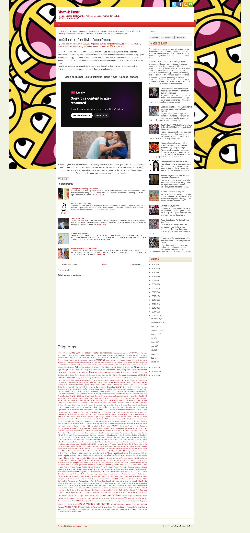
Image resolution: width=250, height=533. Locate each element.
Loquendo (71, 442)
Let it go (102, 440)
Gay (141, 417)
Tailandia (122, 490)
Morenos (125, 453)
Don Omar (93, 398)
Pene (71, 465)
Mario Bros (108, 446)
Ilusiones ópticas (108, 428)
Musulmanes (127, 456)
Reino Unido (124, 476)
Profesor (67, 472)
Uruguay (62, 34)
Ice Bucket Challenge (76, 428)
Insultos (87, 431)
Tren (107, 499)
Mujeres (66, 455)
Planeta (90, 467)
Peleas (144, 463)
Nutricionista (132, 458)
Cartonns (130, 378)
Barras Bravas (142, 365)
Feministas (76, 412)
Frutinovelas (119, 414)
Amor (109, 357)
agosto (154, 334)
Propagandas (83, 471)
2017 (91, 353)
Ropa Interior (110, 481)
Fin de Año (106, 412)
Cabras (66, 375)
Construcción (100, 389)
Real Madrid (122, 474)
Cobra (145, 385)
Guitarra (88, 421)
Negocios (68, 458)
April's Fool (79, 360)
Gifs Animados (78, 419)
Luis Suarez (70, 444)
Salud (75, 483)
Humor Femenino (140, 426)
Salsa (67, 483)
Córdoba (109, 389)
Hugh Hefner (106, 426)
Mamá (130, 444)
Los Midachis (100, 442)
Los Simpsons (110, 442)
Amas (67, 358)
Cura (76, 394)
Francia (76, 414)
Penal (67, 465)
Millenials (143, 451)
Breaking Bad (76, 372)
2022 (154, 280)
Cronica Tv (85, 391)
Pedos (138, 463)
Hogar (117, 423)
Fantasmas (130, 410)
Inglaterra (69, 431)
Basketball (62, 367)
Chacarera (127, 380)
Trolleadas (113, 499)
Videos (81, 504)
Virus (114, 507)
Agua (93, 355)
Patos (126, 463)
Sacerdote (61, 483)
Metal (145, 449)
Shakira (105, 485)
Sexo (96, 485)
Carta (125, 378)
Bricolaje (85, 372)
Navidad (61, 458)
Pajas (98, 460)
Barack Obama (112, 365)
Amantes (61, 358)
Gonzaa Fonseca (92, 31)
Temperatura (113, 492)
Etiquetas (167, 37)
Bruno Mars (134, 372)
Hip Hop (99, 423)
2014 (78, 353)
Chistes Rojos (62, 385)
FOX (71, 414)
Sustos (115, 490)
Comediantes (101, 387)
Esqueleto (90, 407)
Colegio (85, 387)
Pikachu (140, 465)
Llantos (144, 440)
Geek (145, 417)
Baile (64, 365)
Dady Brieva (120, 394)
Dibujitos (138, 396)
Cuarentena (94, 391)
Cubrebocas (119, 391)
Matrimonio (80, 449)
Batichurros (70, 367)
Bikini (131, 367)
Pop (89, 469)
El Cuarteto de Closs (72, 403)
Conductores (77, 389)
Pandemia (109, 460)
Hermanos (61, 423)
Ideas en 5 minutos (90, 428)
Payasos (132, 463)
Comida (136, 387)
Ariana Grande (111, 360)
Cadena (82, 375)
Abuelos (116, 353)
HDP (131, 421)
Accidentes (124, 353)
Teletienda (96, 492)
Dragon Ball (138, 398)
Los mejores (90, 442)
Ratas (100, 474)
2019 (154, 292)
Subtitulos (95, 490)
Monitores (103, 453)
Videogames (133, 501)
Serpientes (90, 485)
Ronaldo (93, 481)
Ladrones (109, 437)
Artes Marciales (141, 360)
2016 (87, 353)
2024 (154, 272)
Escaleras (124, 405)
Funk (145, 414)
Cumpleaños (69, 394)
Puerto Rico (123, 472)
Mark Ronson (117, 446)
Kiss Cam (90, 437)
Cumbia (82, 31)
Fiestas (93, 412)
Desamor (98, 396)
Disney (68, 398)
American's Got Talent (78, 358)
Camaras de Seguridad (128, 375)
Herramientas (70, 423)
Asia (67, 363)
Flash (113, 412)
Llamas (138, 440)
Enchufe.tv (61, 405)
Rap (95, 474)
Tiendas (70, 496)
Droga (60, 400)
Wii (77, 510)
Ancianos (124, 358)
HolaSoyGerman (133, 423)
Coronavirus (131, 389)
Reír (130, 476)
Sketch (88, 488)
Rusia (144, 481)
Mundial (73, 456)
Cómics (129, 387)
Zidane (139, 510)
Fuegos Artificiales (136, 414)
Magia (91, 444)
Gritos (60, 421)
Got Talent (130, 419)
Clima (131, 385)
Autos (114, 362)
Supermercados (105, 490)
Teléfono (88, 492)
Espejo (78, 407)
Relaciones (136, 476)
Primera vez (142, 469)
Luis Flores (143, 442)
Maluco (119, 444)
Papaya (132, 460)
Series (83, 485)
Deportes (76, 396)
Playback (109, 467)
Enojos (83, 405)
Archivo (180, 37)
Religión (61, 479)
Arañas (85, 360)
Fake (105, 410)
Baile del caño (72, 365)
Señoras (143, 483)
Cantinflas (104, 378)
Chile (123, 382)
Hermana (137, 421)
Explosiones (75, 410)
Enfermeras (76, 405)
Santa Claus (100, 483)
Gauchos (136, 417)
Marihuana (100, 446)
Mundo (80, 456)
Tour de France (63, 499)
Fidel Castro (85, 412)
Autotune (120, 363)
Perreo (93, 465)
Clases (119, 385)
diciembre (155, 318)
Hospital (83, 426)
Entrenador (89, 405)
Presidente (124, 469)
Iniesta (81, 431)
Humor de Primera (126, 426)
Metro (59, 451)
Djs (75, 398)
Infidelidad (61, 431)
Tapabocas (61, 492)
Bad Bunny (131, 363)
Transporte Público (91, 499)
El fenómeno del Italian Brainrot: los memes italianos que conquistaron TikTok (175, 240)
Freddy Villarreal (98, 414)
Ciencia (109, 385)
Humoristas (62, 428)
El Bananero (112, 400)
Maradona (71, 446)
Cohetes (79, 387)
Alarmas (99, 355)
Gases (107, 417)
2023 (154, 276)
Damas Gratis (138, 394)
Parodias (87, 462)
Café (87, 375)
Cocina (65, 387)
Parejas (76, 462)
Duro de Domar (89, 400)
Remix (77, 479)
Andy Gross (133, 358)
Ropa (104, 481)
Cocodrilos (71, 387)
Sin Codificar (80, 488)
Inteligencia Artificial (98, 431)
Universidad (62, 501)
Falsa (110, 410)
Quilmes (144, 472)
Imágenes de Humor (130, 428)
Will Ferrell (83, 510)
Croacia (78, 391)
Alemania (113, 355)
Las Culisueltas (106, 31)
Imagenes (119, 428)
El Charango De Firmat (125, 400)
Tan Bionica (130, 490)
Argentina (73, 31)
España (66, 407)
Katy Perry (143, 435)
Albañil (105, 355)
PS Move (92, 472)
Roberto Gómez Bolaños (134, 479)
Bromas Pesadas (105, 372)
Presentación (95, 469)
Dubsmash (66, 400)
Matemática (72, 449)
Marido (93, 446)
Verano (106, 501)
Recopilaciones (65, 476)
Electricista (120, 403)
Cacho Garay (74, 375)
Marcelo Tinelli (81, 446)
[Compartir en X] (64, 178)
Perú (103, 465)
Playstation (123, 467)
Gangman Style (98, 417)
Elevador (136, 403)
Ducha (73, 400)
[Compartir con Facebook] (67, 178)
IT (112, 431)
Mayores (100, 449)
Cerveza (120, 380)
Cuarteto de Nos (104, 391)
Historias (106, 423)
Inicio (60, 24)
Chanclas (143, 380)
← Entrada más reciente (68, 265)
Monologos (112, 453)
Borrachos (111, 370)
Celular (98, 380)
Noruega (95, 458)
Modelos (96, 453)
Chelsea (99, 382)
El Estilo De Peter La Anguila (172, 192)
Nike (84, 458)
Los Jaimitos (79, 442)
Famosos (122, 410)
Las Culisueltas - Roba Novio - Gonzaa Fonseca (84, 39)
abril (153, 350)
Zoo (65, 512)
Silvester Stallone (63, 488)
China (128, 382)
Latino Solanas (63, 440)
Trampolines (80, 499)
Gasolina (114, 417)
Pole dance (71, 469)
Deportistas (84, 396)
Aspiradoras (82, 363)
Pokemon (144, 467)
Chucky (91, 385)
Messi (134, 449)
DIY (72, 398)
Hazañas (123, 421)
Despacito (118, 396)
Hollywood (143, 423)
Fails (100, 409)
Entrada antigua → (138, 265)
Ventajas (93, 501)
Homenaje (69, 426)
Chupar (103, 385)
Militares (136, 451)
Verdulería (112, 501)
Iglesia (100, 428)
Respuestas (90, 479)
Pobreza (131, 467)
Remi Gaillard (69, 479)
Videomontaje (72, 504)
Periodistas (86, 465)
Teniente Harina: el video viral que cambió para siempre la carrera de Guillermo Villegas (175, 91)
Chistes (143, 382)
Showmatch (142, 485)
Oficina (60, 460)
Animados (142, 358)
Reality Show (142, 474)
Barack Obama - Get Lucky (81, 204)
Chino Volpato (135, 382)
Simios (72, 488)
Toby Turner (93, 496)
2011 (63, 353)
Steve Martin (62, 490)
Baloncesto (90, 365)
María (89, 446)
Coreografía (122, 389)
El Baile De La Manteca (80, 233)
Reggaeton (102, 476)
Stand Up (132, 488)
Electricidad (111, 403)
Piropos (72, 467)
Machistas (80, 444)
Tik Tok (76, 496)
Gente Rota (68, 419)
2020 (100, 353)
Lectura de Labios (74, 440)
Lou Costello (134, 442)
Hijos (77, 423)
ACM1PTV (132, 353)
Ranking (90, 474)
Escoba (138, 405)
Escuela (144, 405)
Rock (59, 481)
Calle (110, 375)
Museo (103, 456)
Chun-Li (97, 385)
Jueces (75, 435)
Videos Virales (71, 507)
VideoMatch (62, 504)
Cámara (115, 375)
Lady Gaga (116, 437)
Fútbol (66, 417)
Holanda (123, 423)
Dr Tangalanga (128, 398)
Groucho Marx (68, 421)
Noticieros (117, 458)
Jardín (136, 431)
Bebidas (84, 367)
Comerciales (121, 387)
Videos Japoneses (132, 504)
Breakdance (67, 372)
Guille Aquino (78, 421)
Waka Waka (131, 507)
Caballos (61, 375)
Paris (81, 463)
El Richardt (102, 403)
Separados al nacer (64, 485)
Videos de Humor (69, 11)
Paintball (92, 460)
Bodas (82, 370)
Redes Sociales (79, 476)
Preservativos (115, 469)
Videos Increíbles (117, 504)
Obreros (144, 458)
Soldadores (104, 488)
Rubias (139, 481)
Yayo (113, 510)
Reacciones (113, 474)
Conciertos (61, 389)
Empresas (143, 403)
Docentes (80, 398)
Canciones (70, 378)
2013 (66, 31)
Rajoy (59, 474)
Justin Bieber (122, 435)
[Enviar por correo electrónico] (59, 178)
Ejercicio (103, 400)
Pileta (145, 465)
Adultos (72, 355)
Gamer (83, 417)
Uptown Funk (71, 501)
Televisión (104, 492)
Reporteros (82, 479)
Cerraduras (105, 380)
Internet (108, 431)
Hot (88, 426)
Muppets (97, 456)
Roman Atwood (73, 481)
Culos (144, 391)
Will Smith (90, 510)
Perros (98, 465)
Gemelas (61, 419)
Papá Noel (125, 460)
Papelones (61, 463)
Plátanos (97, 467)
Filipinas (99, 412)
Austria (101, 363)
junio (153, 342)
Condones (69, 389)
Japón (131, 431)
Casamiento (66, 380)
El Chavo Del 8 (139, 400)
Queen (138, 472)
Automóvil (108, 363)
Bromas (93, 372)
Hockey (112, 423)
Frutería (112, 414)
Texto (141, 492)
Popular (155, 37)
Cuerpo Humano (135, 391)
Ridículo (101, 479)
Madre (86, 444)
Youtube (123, 510)
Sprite (126, 488)
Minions (60, 453)
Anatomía (116, 358)
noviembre (155, 322)
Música (122, 31)
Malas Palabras (110, 444)
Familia (115, 410)
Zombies (61, 512)
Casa (136, 378)
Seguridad (117, 483)
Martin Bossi (134, 446)
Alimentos (136, 355)
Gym (93, 421)
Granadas (138, 419)
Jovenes (134, 433)
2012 (68, 353)
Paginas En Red (186, 526)
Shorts (130, 485)
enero (153, 362)
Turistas (121, 499)
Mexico (65, 451)
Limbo (125, 440)
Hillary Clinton (84, 423)
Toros (145, 496)
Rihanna (108, 479)
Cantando (96, 378)
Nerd (74, 458)
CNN (140, 385)
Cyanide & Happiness (97, 394)
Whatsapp (71, 510)
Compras (143, 387)
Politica (84, 469)
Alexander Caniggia (125, 355)
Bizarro (137, 367)
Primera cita (133, 469)
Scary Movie (109, 483)
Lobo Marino (62, 442)
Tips (81, 496)
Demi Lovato (67, 396)
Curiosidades (84, 393)
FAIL (96, 410)
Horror (76, 426)
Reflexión (88, 476)
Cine (115, 385)
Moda (90, 453)
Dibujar (132, 396)
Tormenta (139, 496)
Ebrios (97, 400)
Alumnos (144, 355)
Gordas (124, 419)
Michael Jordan (93, 451)
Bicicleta (126, 367)
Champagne (135, 380)
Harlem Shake (109, 421)
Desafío (91, 396)
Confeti (84, 389)
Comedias (111, 387)
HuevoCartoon (95, 426)
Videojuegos (142, 501)
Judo (70, 435)
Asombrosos (73, 363)
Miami (84, 451)
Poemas (137, 467)
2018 (96, 353)
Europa (127, 407)
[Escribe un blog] (61, 178)
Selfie (133, 483)
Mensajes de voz (125, 449)
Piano (135, 465)
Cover (145, 389)
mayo (153, 346)
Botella (117, 370)
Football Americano (127, 412)
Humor (115, 425)
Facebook (83, 410)
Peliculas (61, 465)
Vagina (86, 501)
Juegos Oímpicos (90, 435)
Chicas (113, 382)
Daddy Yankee (110, 394)
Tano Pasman (141, 490)
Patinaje (121, 463)
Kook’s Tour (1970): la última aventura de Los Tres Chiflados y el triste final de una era (176, 127)
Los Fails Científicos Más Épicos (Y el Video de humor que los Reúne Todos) (176, 109)
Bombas (103, 370)
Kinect (84, 437)
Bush (145, 372)
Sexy (100, 485)
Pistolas (85, 467)
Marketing (125, 446)
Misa (65, 453)
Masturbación (62, 449)
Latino (145, 437)
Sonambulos (119, 488)
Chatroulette (92, 382)
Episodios (106, 405)
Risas (115, 479)
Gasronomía (122, 417)
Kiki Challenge (76, 437)
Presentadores (105, 469)
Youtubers (85, 34)
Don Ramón (101, 398)
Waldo (137, 507)
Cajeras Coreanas (102, 375)
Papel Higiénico (141, 460)
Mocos (86, 453)
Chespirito (106, 382)
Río (112, 479)
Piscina (78, 467)
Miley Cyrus (128, 451)
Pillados (60, 467)
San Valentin (90, 483)
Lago (129, 437)
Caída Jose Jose (77, 218)
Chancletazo (62, 382)
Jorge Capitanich (100, 433)
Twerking (131, 499)
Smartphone (96, 488)
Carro (120, 378)
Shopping (124, 485)
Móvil (142, 453)
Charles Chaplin (72, 382)
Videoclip (125, 501)
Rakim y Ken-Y (68, 474)
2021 (104, 353)
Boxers (134, 370)
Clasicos (125, 385)
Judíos (66, 435)
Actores (144, 353)
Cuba (112, 391)
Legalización (85, 440)
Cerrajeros (113, 380)
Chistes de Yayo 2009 (170, 206)
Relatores (143, 476)
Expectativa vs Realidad (138, 407)
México (70, 451)
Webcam (143, 507)
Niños (89, 458)
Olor (65, 460)
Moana (81, 453)
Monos (119, 453)
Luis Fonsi (61, 444)
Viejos (81, 507)
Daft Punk (129, 394)
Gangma (90, 417)
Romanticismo (85, 481)
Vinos (98, 507)
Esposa (84, 407)
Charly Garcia (83, 382)
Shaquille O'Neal (115, 485)
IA (68, 428)
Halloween (99, 421)
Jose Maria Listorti (122, 433)
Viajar (119, 501)
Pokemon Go (62, 469)
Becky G (90, 367)
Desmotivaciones (108, 396)
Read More (99, 195)
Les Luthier (94, 440)
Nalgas (135, 456)
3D (111, 353)
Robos (145, 479)
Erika (112, 405)
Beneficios (106, 367)
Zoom (69, 512)
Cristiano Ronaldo (64, 391)
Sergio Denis (76, 485)
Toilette (124, 496)
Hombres (61, 426)
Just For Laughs (110, 435)
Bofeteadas (96, 370)
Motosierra (136, 453)
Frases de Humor (86, 414)
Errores (117, 405)
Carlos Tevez (113, 378)
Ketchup (60, 437)
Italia (115, 431)
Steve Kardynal (142, 488)
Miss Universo (73, 453)
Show (135, 485)
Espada (60, 407)
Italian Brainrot (123, 431)
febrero (154, 358)
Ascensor (61, 363)
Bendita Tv (97, 367)
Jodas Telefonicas (86, 433)
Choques (71, 385)
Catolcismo (81, 380)
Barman (133, 365)
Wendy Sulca (62, 510)
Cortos (139, 389)
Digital (144, 396)
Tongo (130, 496)
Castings (73, 380)
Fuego (126, 414)
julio (153, 338)
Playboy (116, 467)
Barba (120, 365)
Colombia (91, 387)
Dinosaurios (62, 398)
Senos (138, 483)
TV (125, 498)
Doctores (86, 398)
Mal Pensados (99, 444)
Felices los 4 (66, 412)
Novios (124, 458)
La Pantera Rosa (99, 437)
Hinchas (93, 423)
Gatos (129, 417)
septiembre (156, 330)
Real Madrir (132, 474)
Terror (132, 492)
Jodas (76, 433)
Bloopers (66, 369)
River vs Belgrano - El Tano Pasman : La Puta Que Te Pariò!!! (175, 176)
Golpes (105, 419)
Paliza (102, 460)
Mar (66, 446)
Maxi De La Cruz (90, 449)
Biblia (120, 367)
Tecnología (80, 492)
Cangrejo (88, 378)
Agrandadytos (85, 355)
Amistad (103, 358)
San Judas (82, 483)
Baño (104, 365)
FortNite (144, 412)
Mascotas (143, 446)
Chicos (118, 382)
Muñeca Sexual (88, 456)
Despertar (125, 396)
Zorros (73, 512)
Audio (97, 363)
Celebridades (90, 380)
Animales (62, 360)
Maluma (125, 444)
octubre (154, 326)
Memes (115, 448)
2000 (59, 353)
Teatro (72, 492)
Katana (136, 435)
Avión (125, 363)
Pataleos (115, 463)
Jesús (141, 431)
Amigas (89, 358)
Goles (99, 419)
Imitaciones (142, 428)
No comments (119, 46)
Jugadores (100, 435)
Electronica (128, 403)
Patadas (108, 463)
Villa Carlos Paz (90, 507)
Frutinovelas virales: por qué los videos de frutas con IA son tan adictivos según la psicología (174, 145)
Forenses (138, 412)
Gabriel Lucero (75, 417)
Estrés (122, 407)
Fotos (67, 414)
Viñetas (103, 507)
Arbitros (92, 360)
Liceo (120, 440)
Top (134, 496)
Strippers (88, 490)
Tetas (137, 492)
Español (72, 407)
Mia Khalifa (78, 451)
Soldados (112, 488)
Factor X (90, 410)
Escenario (131, 405)
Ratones (105, 474)
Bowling (123, 370)
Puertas (117, 472)
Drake (145, 398)
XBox (108, 510)
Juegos (81, 435)
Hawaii (117, 421)
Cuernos (126, 391)
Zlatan (144, 510)
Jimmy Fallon (67, 433)
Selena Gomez (126, 483)
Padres (85, 460)
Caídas (92, 375)
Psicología (98, 472)
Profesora (73, 472)
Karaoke (131, 435)
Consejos (91, 389)
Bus (140, 372)
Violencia (109, 507)
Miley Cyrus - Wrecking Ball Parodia (84, 189)
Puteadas (131, 472)
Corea (115, 389)
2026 (154, 264)
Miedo (108, 451)
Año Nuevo (70, 360)
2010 (154, 375)
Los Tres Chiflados (122, 442)
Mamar (136, 444)
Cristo (73, 391)
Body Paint (88, 370)
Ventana (100, 501)
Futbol (60, 417)
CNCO (136, 385)
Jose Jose (110, 433)
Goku (94, 419)
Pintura (66, 467)
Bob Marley (75, 370)
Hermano (143, 421)
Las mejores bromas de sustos (174, 161)
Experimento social (64, 410)
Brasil (139, 370)
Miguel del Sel (117, 451)
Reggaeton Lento (113, 476)
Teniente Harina (124, 492)
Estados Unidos (101, 407)
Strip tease (80, 490)
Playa (103, 467)
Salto (70, 483)
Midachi (102, 451)
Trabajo (72, 499)
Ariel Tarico (121, 360)
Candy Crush (80, 378)
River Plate (122, 479)
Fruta (107, 414)
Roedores (64, 481)
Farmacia (139, 410)
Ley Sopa (113, 440)
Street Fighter (71, 490)
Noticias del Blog (105, 458)
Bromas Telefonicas (121, 372)
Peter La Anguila (126, 465)
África (77, 355)
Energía (68, 405)
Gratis (144, 419)
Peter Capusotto (112, 465)
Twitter (144, 499)
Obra (139, 458)
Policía (78, 469)
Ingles (76, 431)
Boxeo (129, 370)
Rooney (99, 481)
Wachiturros (121, 507)
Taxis (68, 492)
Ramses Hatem (80, 474)
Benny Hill (114, 367)
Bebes (77, 367)
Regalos (94, 476)
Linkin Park (131, 440)
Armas (128, 360)
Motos (130, 453)
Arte (133, 360)
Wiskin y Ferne (100, 510)
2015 (82, 353)
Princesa (61, 472)
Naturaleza (143, 456)
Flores (118, 412)
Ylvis (117, 510)
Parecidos (68, 463)
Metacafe (139, 449)
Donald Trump (110, 398)
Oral (79, 460)
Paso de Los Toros (98, 463)
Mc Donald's (107, 449)
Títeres (86, 496)
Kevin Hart (67, 437)
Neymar (79, 458)
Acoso (138, 353)
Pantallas (117, 460)
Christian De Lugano (81, 385)
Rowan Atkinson (130, 481)
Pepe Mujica (77, 465)
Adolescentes (63, 355)
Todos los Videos (133, 31)
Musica (116, 31)
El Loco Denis (93, 403)
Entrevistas (98, 405)
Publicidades (108, 471)
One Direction (72, 460)
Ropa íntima (120, 481)
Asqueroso (90, 363)
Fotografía (61, 414)
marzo (154, 354)
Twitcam (138, 499)
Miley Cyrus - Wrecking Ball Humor (84, 248)
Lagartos (124, 437)
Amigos (96, 358)
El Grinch (83, 403)
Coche (60, 387)
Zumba (78, 512)
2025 (108, 353)
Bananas (98, 365)
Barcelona (126, 365)
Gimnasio (88, 419)
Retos (97, 479)
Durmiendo (79, 400)
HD (128, 421)
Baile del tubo (81, 365)
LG (117, 440)
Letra (107, 440)
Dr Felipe (120, 398)
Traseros (102, 499)
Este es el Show (114, 407)
